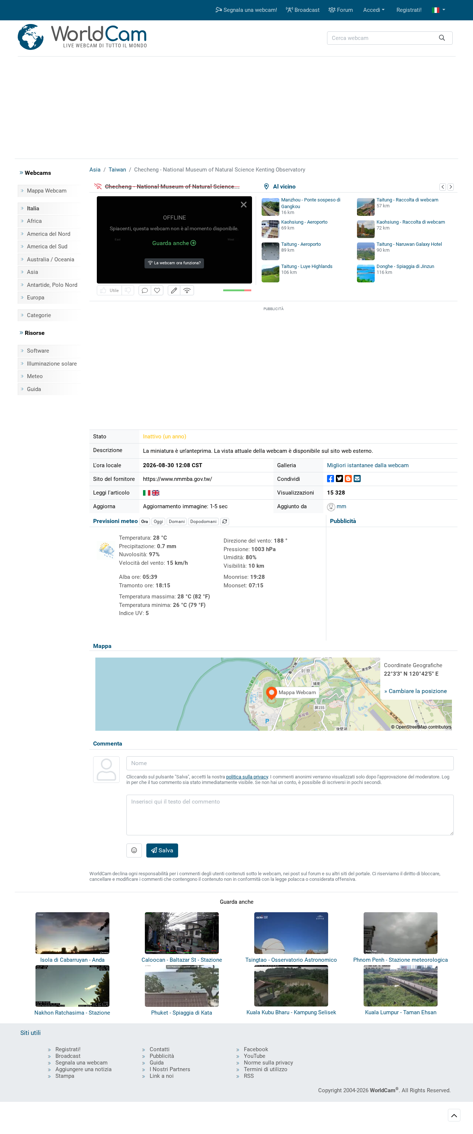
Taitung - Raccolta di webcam (407, 200)
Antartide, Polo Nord (52, 285)
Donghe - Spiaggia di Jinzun (405, 266)
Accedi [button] (371, 10)
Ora (144, 521)
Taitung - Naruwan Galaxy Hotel (409, 244)
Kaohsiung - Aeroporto (304, 222)
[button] (439, 10)
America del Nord (48, 234)
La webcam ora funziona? (177, 263)
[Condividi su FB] (330, 478)
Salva (165, 850)
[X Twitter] (339, 478)
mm (340, 506)
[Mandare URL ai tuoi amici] (357, 478)
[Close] (243, 204)
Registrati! (409, 10)
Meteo (35, 376)
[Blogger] (348, 478)
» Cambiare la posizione (415, 691)
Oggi (158, 521)
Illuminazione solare (52, 363)
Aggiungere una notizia (83, 1069)
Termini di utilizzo (265, 1069)
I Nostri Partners (170, 1069)
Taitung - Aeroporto (301, 244)
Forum (344, 10)
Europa (35, 297)
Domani (177, 521)
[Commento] (145, 290)
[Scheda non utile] (128, 290)
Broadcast (306, 10)
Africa (34, 221)
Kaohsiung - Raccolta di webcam (411, 222)
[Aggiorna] (224, 521)
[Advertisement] (236, 106)
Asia (32, 272)
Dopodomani (203, 521)
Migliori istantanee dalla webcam (368, 465)
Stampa (64, 1076)
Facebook (256, 1049)
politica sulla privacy (247, 777)
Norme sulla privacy (268, 1062)
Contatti (160, 1049)
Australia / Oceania (50, 259)
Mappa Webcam (47, 190)
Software (38, 350)
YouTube (254, 1056)
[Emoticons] (134, 850)
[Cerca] (442, 38)
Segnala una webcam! (249, 10)
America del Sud (47, 246)
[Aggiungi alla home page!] (157, 290)
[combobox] (390, 38)
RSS (249, 1076)
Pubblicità (162, 1056)
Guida (34, 389)
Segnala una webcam (81, 1062)
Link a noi (162, 1076)
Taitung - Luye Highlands (307, 266)
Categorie (39, 315)
